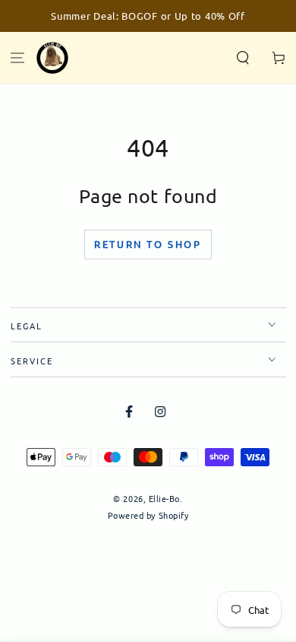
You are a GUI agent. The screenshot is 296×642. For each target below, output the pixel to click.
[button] (242, 58)
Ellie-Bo (164, 498)
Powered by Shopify (148, 515)
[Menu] (18, 58)
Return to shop (147, 243)
